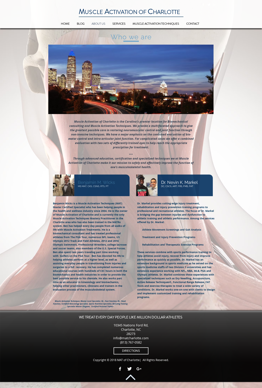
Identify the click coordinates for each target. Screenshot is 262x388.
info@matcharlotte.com (131, 338)
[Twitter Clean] (209, 4)
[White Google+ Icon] (214, 4)
